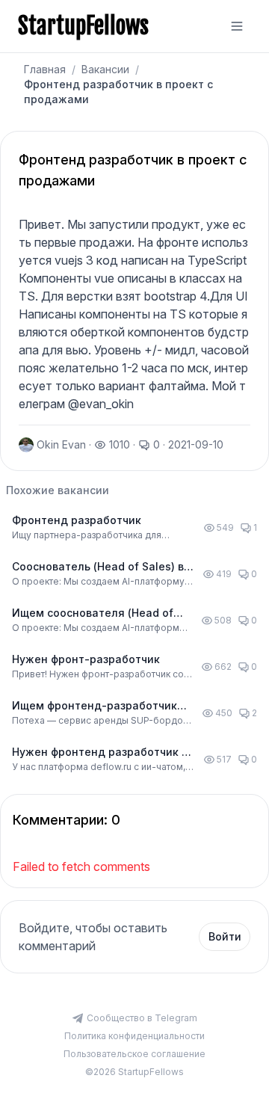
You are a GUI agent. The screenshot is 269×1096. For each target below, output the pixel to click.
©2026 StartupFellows (134, 1071)
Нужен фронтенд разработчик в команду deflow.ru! (100, 752)
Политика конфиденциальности (134, 1035)
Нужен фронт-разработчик (86, 659)
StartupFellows (83, 26)
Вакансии (105, 69)
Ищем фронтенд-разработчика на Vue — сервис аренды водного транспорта (98, 706)
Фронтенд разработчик (76, 520)
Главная (45, 69)
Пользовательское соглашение (134, 1053)
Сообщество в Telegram (142, 1017)
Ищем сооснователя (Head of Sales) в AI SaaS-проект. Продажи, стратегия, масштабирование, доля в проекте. (92, 613)
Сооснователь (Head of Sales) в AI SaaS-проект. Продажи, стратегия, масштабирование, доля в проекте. (98, 567)
